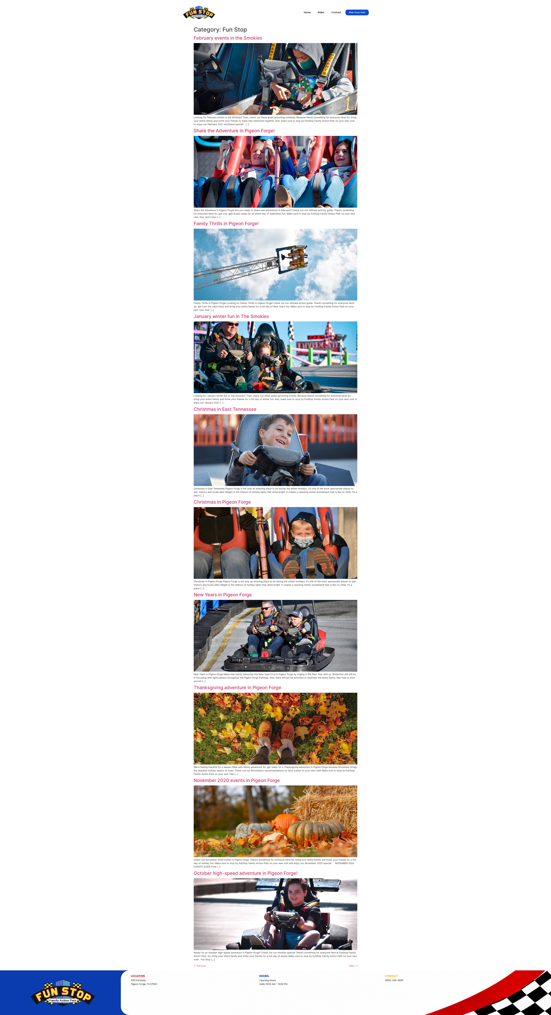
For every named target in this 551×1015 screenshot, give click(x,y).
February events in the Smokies (228, 38)
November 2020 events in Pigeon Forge (237, 780)
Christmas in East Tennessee (225, 409)
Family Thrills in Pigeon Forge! (226, 223)
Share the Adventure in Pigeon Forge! (234, 130)
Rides (321, 12)
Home (307, 12)
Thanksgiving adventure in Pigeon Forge (237, 687)
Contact (336, 12)
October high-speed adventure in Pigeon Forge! (245, 873)
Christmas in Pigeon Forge (222, 502)
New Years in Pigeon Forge (223, 594)
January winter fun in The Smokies (231, 316)
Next (353, 965)
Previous (200, 965)
